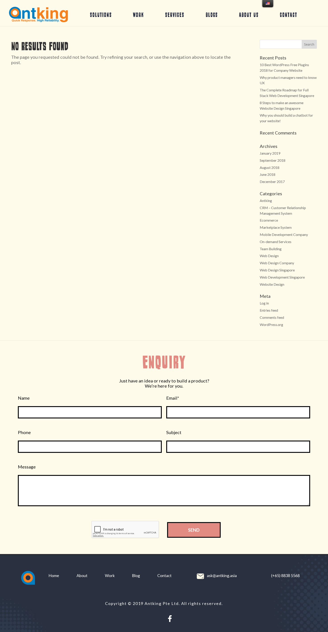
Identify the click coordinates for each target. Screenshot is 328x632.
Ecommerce (269, 220)
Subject (173, 432)
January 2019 (270, 153)
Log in (264, 303)
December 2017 (272, 181)
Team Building (271, 249)
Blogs (212, 14)
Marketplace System (276, 227)
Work (138, 14)
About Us (249, 14)
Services (174, 14)
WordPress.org (271, 324)
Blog (136, 575)
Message (27, 466)
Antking (266, 200)
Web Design (269, 256)
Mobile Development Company (284, 234)
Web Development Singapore (282, 277)
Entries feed (269, 310)
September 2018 (272, 160)
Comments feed (272, 317)
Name (24, 398)
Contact (288, 14)
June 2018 (267, 174)
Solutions (101, 14)
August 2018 (269, 167)
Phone (24, 432)
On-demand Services (275, 241)
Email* (172, 398)
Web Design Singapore (277, 270)
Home (53, 575)
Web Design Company (277, 263)
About (82, 575)
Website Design (272, 284)
